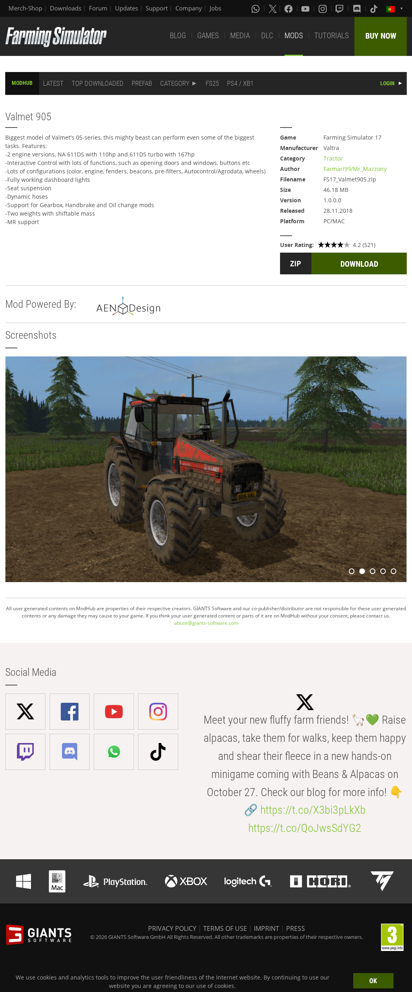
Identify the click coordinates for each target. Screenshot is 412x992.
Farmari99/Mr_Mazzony (355, 169)
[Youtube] (306, 8)
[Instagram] (323, 8)
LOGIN (387, 83)
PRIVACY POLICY (172, 928)
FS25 (212, 83)
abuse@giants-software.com (206, 622)
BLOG (178, 35)
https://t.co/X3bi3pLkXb (313, 810)
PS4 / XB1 (240, 83)
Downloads (65, 8)
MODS (293, 35)
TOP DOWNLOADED (98, 83)
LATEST (53, 83)
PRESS (295, 928)
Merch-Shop (25, 8)
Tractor (333, 158)
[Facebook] (289, 8)
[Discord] (358, 8)
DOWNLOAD (359, 264)
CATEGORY (175, 83)
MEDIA (240, 35)
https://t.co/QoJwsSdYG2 (304, 828)
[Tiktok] (374, 8)
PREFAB (142, 83)
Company (188, 8)
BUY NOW (380, 36)
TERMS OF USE (225, 928)
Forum (98, 8)
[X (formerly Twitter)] (273, 8)
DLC (267, 35)
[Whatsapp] (256, 8)
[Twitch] (340, 8)
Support (157, 8)
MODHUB (22, 83)
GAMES (208, 35)
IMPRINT (266, 928)
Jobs (215, 8)
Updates (126, 8)
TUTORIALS (331, 35)
